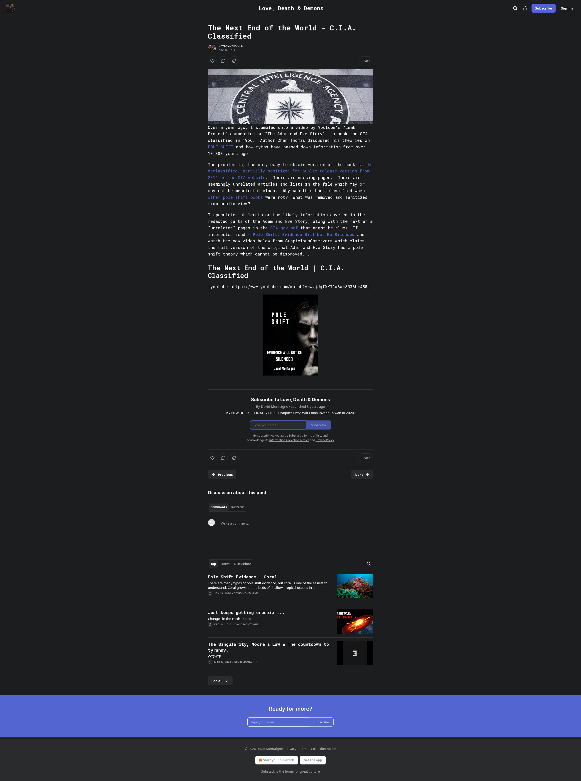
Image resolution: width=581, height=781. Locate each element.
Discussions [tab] (242, 564)
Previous (225, 474)
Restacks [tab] (237, 507)
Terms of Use (312, 435)
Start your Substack (278, 760)
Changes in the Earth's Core (229, 618)
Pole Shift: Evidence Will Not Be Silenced (304, 234)
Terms (303, 749)
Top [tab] (213, 564)
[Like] (212, 60)
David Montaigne (231, 45)
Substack (268, 771)
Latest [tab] (225, 564)
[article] (290, 588)
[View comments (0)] (223, 60)
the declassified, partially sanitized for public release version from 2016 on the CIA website (290, 171)
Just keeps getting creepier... (246, 612)
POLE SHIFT (220, 147)
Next (359, 474)
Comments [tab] (219, 507)
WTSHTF (214, 656)
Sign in (567, 8)
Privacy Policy (325, 440)
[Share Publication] (525, 8)
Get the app (313, 760)
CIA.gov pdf (284, 228)
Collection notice (323, 749)
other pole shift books (235, 197)
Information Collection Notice (289, 440)
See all (217, 680)
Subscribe (543, 8)
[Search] (515, 8)
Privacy (291, 749)
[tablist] (227, 507)
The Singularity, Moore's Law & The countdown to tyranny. (268, 647)
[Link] (201, 271)
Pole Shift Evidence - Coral (242, 577)
